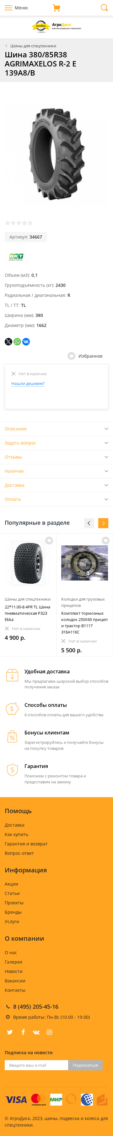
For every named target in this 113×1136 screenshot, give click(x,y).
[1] (7, 222)
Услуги (12, 921)
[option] (28, 594)
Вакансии (15, 981)
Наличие (14, 471)
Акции (11, 884)
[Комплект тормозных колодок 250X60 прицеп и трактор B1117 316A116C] (84, 563)
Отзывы (13, 457)
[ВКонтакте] (26, 341)
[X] (8, 341)
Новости (14, 971)
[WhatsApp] (17, 341)
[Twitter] (10, 1032)
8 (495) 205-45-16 (35, 1006)
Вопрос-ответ (19, 853)
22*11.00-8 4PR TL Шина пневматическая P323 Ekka (27, 613)
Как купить (16, 834)
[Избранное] (49, 540)
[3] (19, 222)
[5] (30, 222)
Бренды (13, 912)
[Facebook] (23, 1032)
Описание (16, 429)
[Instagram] (49, 1032)
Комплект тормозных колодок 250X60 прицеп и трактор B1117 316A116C (84, 622)
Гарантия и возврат (26, 844)
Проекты (14, 903)
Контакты (15, 990)
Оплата (13, 499)
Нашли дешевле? (28, 383)
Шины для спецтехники (33, 46)
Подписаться (85, 1065)
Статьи (12, 893)
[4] (24, 222)
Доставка (14, 485)
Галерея (13, 962)
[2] (13, 222)
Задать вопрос (20, 443)
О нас (11, 952)
